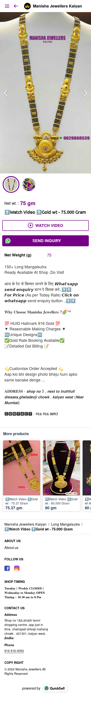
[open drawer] (7, 6)
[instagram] (16, 568)
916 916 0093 (14, 650)
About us (11, 547)
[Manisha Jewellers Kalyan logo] (27, 6)
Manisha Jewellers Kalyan (57, 6)
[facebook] (7, 568)
